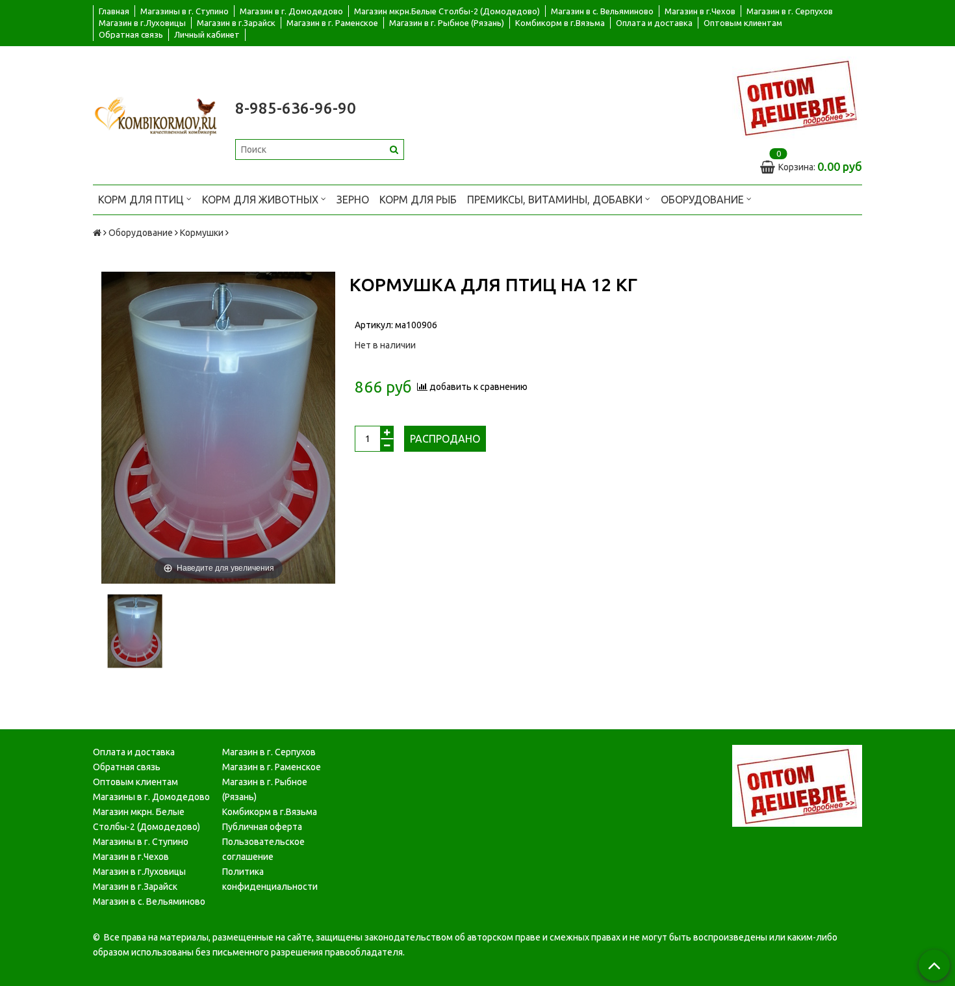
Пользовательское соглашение (263, 849)
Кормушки (201, 232)
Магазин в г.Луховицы (142, 22)
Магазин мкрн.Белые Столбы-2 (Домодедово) (447, 11)
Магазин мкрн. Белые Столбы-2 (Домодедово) (146, 819)
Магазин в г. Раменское (332, 22)
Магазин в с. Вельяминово (602, 11)
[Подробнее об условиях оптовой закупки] (797, 96)
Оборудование (703, 199)
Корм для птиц (142, 199)
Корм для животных (261, 199)
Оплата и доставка (654, 22)
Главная (114, 11)
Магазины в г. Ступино (184, 11)
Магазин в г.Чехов (700, 11)
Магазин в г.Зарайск (236, 22)
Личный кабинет (207, 34)
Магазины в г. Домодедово (151, 797)
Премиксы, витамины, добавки (556, 199)
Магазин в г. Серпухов (789, 11)
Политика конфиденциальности (270, 879)
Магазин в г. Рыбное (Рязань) (446, 22)
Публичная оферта (262, 827)
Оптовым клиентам (743, 22)
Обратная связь (131, 34)
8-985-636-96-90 (295, 108)
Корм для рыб (418, 199)
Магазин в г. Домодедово (291, 11)
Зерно (353, 199)
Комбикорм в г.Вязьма (560, 22)
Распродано (445, 439)
